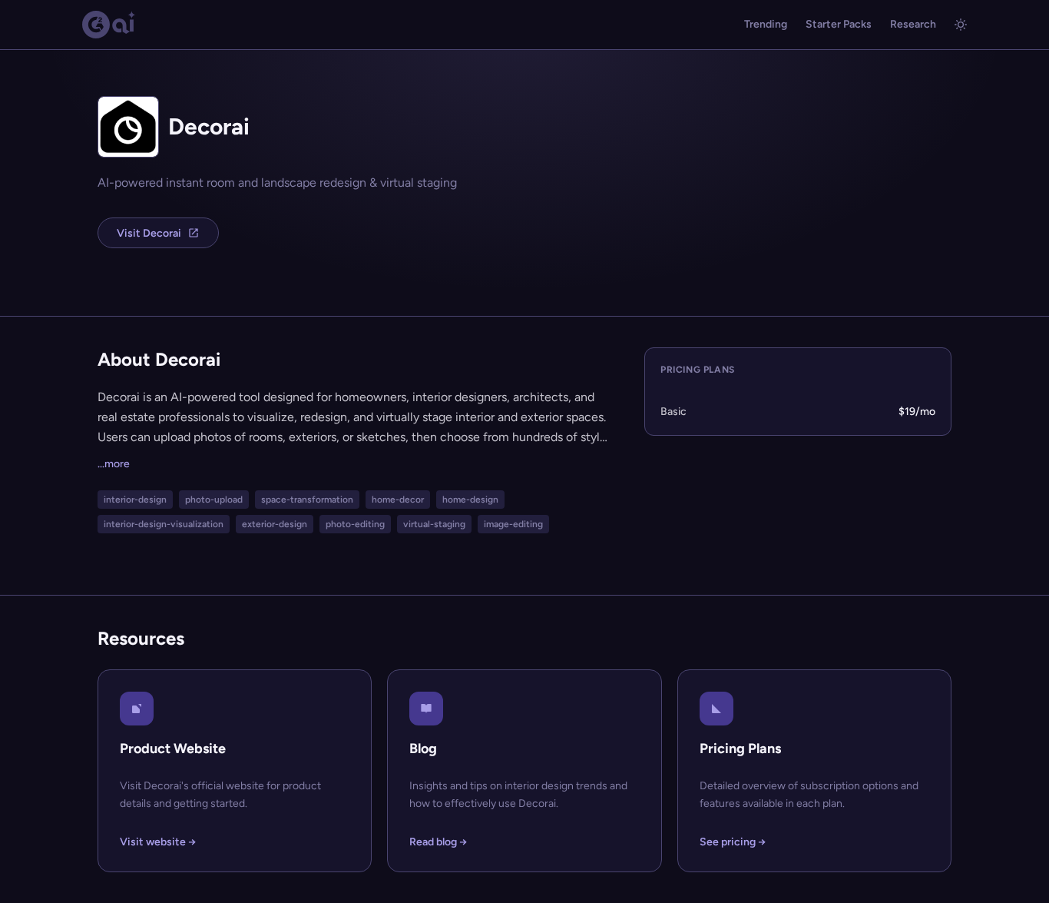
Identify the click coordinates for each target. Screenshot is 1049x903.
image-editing (513, 524)
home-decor (398, 499)
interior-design (135, 499)
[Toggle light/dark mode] (961, 24)
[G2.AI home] (109, 24)
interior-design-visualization (163, 524)
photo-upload (214, 499)
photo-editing (355, 524)
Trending (765, 24)
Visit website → (158, 841)
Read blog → (438, 841)
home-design (470, 499)
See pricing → (733, 841)
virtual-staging (434, 524)
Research (913, 24)
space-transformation (307, 499)
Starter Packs (839, 24)
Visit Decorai (149, 233)
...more (114, 463)
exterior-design (274, 524)
